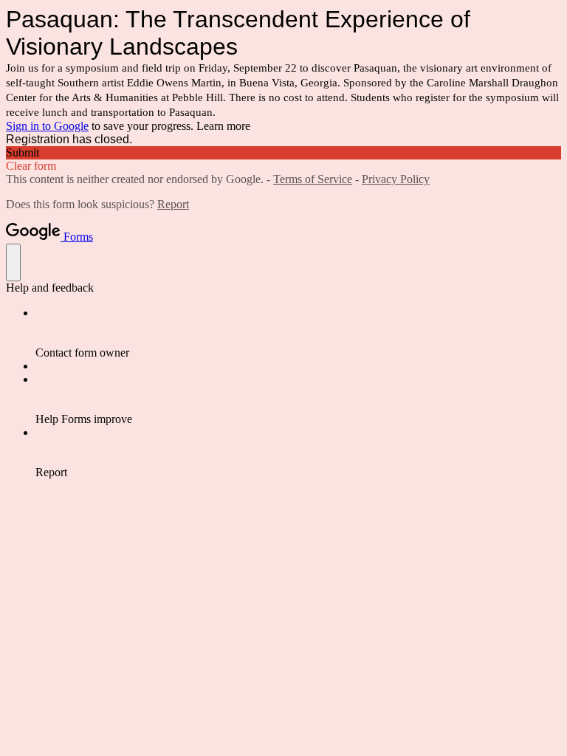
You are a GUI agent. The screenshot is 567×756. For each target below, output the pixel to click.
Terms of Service (312, 179)
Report (173, 204)
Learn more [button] (223, 126)
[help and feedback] (13, 262)
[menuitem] (298, 333)
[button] (283, 152)
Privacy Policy (396, 179)
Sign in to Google (47, 126)
